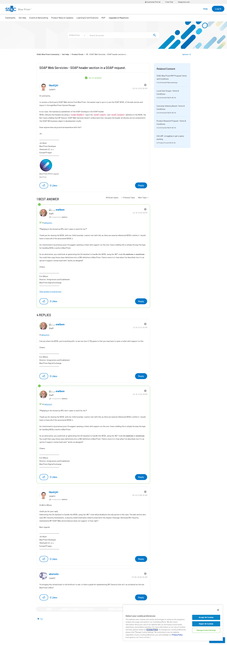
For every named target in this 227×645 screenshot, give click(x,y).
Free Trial (169, 2)
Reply (141, 185)
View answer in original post (50, 291)
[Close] (218, 610)
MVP (103, 17)
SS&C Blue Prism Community (48, 54)
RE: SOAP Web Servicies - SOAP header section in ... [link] (106, 54)
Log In (218, 8)
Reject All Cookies (206, 624)
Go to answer (95, 77)
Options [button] (185, 54)
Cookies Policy (152, 630)
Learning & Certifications (87, 17)
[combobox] (123, 35)
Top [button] (41, 619)
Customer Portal (153, 2)
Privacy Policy (177, 635)
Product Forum (77, 54)
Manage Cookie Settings (206, 630)
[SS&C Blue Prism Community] (18, 9)
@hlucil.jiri (48, 223)
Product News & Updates (62, 17)
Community (10, 17)
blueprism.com (184, 2)
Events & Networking (38, 17)
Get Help (22, 17)
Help (205, 8)
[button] (43, 185)
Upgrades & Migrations (119, 17)
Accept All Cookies (206, 617)
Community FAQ (163, 82)
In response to (59, 217)
